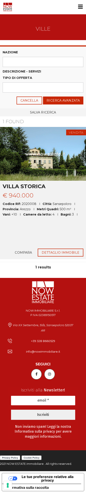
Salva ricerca (43, 112)
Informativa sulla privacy (35, 431)
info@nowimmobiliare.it (43, 351)
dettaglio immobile (60, 253)
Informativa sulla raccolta (27, 487)
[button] (43, 62)
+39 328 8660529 (43, 341)
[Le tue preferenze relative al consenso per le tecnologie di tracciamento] (8, 485)
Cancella (29, 100)
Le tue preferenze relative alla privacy (47, 478)
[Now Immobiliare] (6, 7)
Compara (23, 253)
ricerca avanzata (63, 100)
